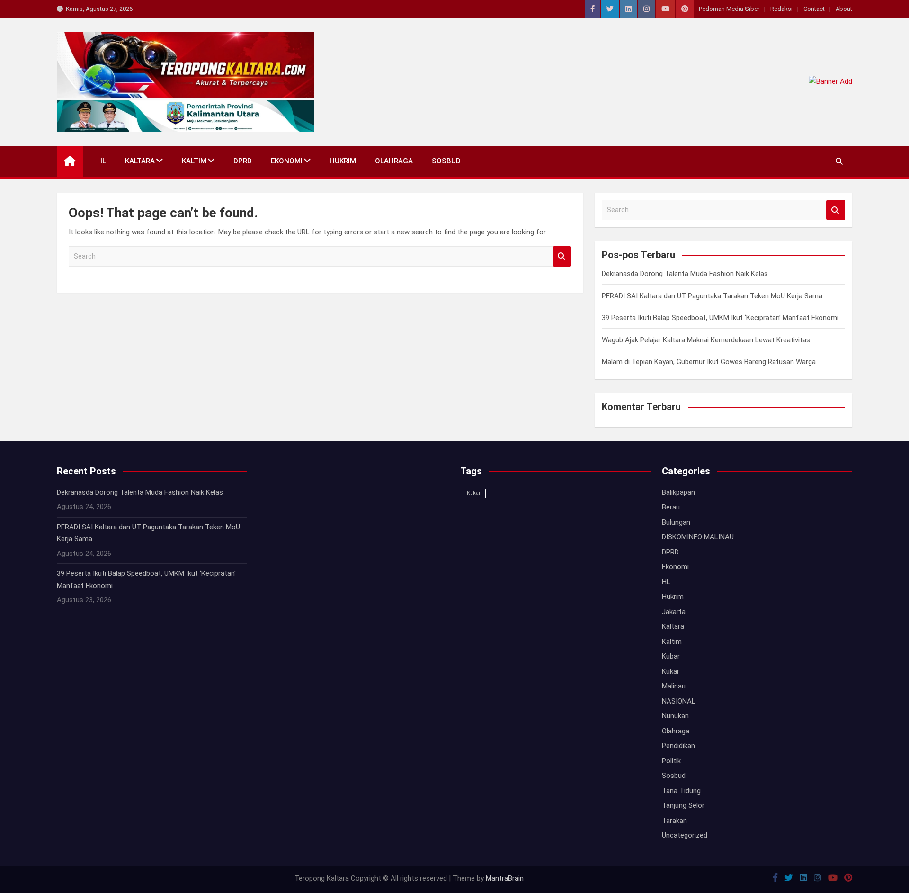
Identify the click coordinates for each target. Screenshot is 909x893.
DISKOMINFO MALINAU (698, 537)
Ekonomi (287, 161)
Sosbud (446, 161)
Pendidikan (678, 745)
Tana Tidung (681, 790)
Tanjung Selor (683, 805)
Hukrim (343, 161)
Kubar (671, 656)
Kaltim (194, 161)
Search (562, 256)
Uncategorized (684, 835)
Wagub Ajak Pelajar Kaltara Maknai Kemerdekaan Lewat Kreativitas (706, 340)
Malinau (674, 686)
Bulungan (676, 522)
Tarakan (674, 820)
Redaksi (781, 8)
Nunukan (675, 716)
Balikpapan (678, 492)
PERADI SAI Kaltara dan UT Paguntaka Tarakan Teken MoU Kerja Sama (712, 296)
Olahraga (394, 161)
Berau (671, 507)
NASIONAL (678, 701)
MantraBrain (505, 878)
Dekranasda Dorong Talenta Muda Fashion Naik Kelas (685, 273)
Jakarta (674, 611)
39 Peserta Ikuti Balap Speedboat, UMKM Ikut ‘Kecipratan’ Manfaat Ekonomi (720, 317)
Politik (671, 761)
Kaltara (140, 161)
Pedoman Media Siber (729, 8)
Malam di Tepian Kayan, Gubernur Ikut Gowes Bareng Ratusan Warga (709, 361)
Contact (814, 8)
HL (101, 161)
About (844, 8)
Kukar (474, 493)
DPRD (242, 161)
